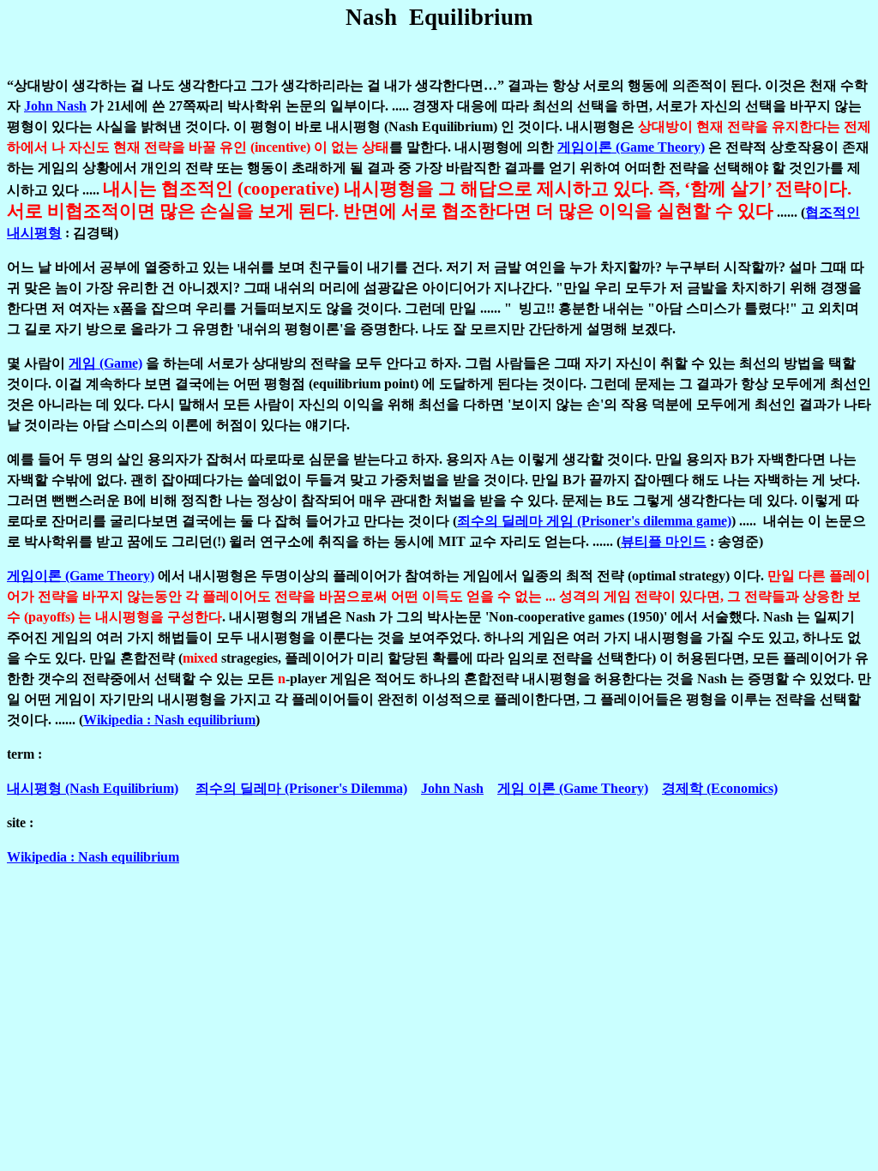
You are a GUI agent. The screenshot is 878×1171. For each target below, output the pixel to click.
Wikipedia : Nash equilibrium (169, 719)
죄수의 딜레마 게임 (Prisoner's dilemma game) (594, 520)
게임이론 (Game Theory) (631, 147)
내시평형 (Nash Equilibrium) (92, 788)
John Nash (55, 106)
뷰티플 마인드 (664, 541)
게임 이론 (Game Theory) (572, 788)
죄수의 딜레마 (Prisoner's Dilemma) (301, 788)
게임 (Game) (105, 363)
